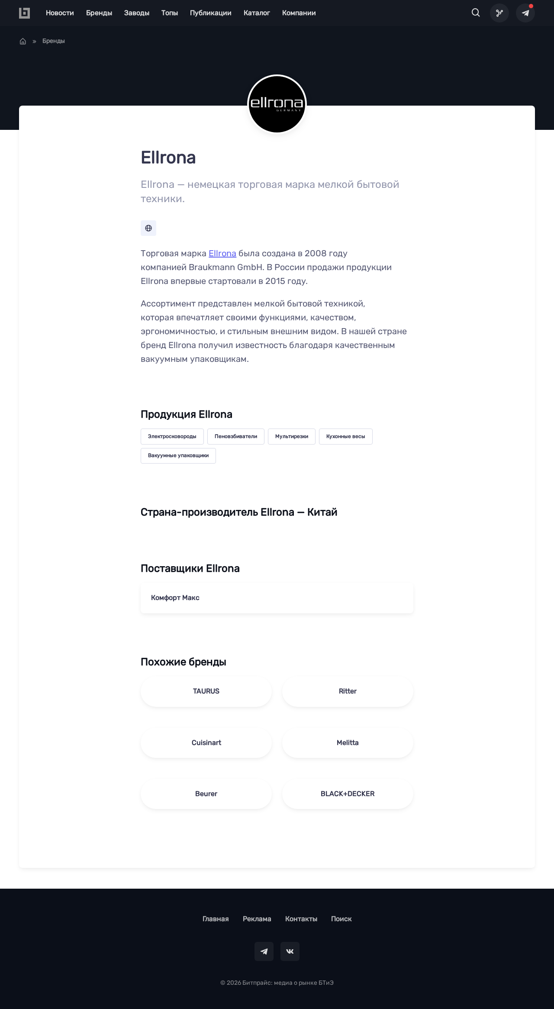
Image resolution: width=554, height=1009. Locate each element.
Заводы (136, 13)
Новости (60, 13)
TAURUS (206, 691)
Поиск (341, 919)
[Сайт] (148, 228)
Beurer (206, 794)
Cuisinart (206, 742)
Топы (169, 13)
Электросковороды (172, 436)
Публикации (211, 13)
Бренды (99, 13)
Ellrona (222, 253)
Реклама (257, 919)
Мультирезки (291, 436)
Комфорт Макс (175, 597)
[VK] (290, 951)
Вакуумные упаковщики (178, 455)
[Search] (476, 13)
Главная (216, 919)
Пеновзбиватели (236, 436)
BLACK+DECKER (347, 794)
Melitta (348, 742)
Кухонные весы (345, 436)
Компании (299, 13)
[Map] (499, 13)
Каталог (257, 13)
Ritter (348, 691)
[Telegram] (525, 13)
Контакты (301, 919)
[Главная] (23, 41)
